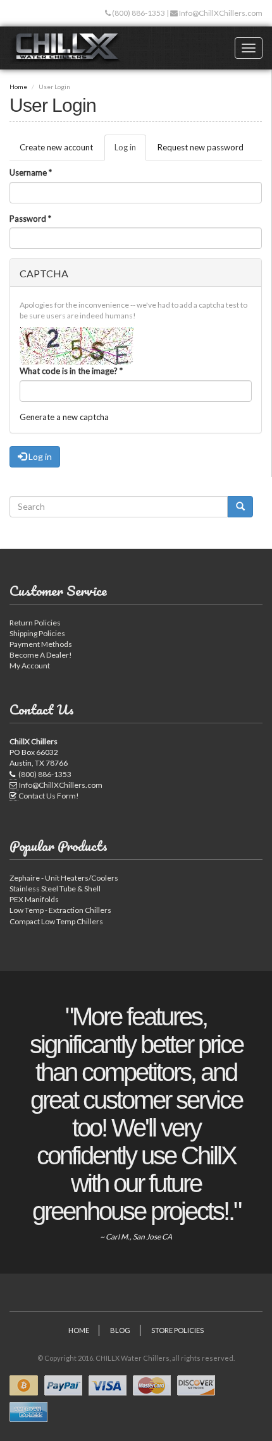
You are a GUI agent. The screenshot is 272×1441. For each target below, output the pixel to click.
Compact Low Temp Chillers (56, 921)
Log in (130, 151)
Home (18, 86)
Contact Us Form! (48, 795)
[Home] (65, 48)
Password (30, 219)
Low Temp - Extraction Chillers (60, 910)
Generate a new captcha (64, 417)
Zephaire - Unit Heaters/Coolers (63, 878)
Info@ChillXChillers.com (220, 13)
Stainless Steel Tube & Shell (55, 888)
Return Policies (35, 622)
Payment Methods (40, 644)
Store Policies (177, 1330)
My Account (29, 665)
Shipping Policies (37, 633)
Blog (120, 1330)
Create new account (56, 147)
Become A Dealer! (40, 655)
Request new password (201, 147)
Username (30, 172)
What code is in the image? (71, 371)
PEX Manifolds (34, 899)
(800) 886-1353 (138, 13)
